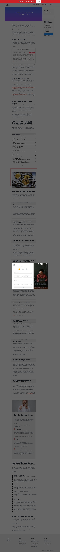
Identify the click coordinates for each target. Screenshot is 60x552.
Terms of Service (39, 287)
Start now (38, 1)
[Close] (47, 263)
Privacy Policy (43, 287)
